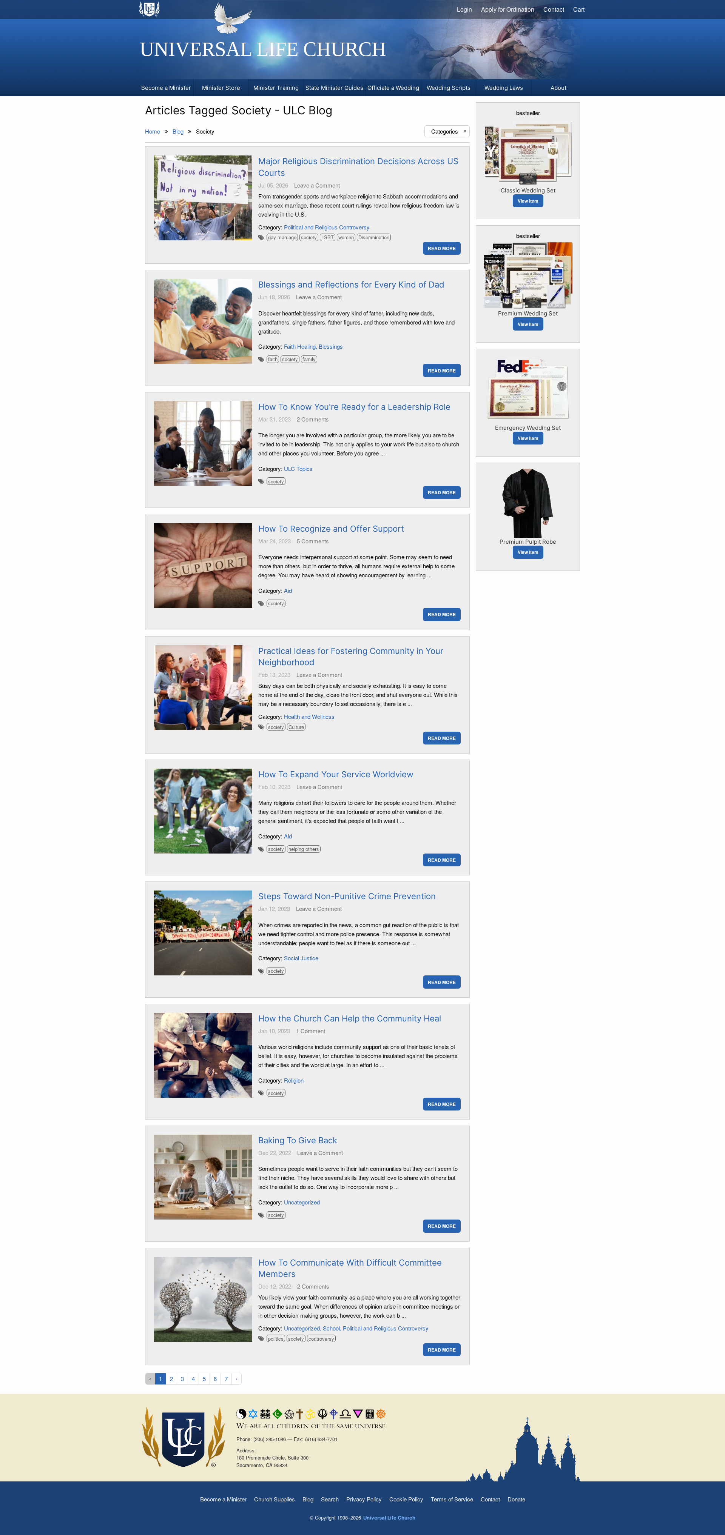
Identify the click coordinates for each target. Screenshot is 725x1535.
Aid (288, 590)
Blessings (331, 346)
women (346, 237)
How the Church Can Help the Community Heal (349, 1018)
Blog (307, 1499)
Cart (579, 9)
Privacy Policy (364, 1499)
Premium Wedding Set (528, 313)
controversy (321, 1338)
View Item (528, 200)
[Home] (149, 9)
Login (464, 9)
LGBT (327, 237)
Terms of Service (452, 1499)
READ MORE (442, 248)
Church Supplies (274, 1499)
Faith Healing (300, 346)
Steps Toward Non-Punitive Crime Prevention (347, 896)
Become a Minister (223, 1499)
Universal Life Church (263, 49)
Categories (449, 131)
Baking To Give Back (297, 1140)
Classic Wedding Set (528, 190)
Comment (310, 1031)
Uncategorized (302, 1202)
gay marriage (282, 237)
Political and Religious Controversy (327, 227)
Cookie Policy (406, 1499)
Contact (553, 9)
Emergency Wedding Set (528, 427)
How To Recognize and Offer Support (331, 529)
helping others (303, 848)
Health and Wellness (309, 716)
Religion (294, 1080)
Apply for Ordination (507, 9)
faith (273, 359)
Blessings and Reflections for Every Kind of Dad (351, 284)
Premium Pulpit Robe (528, 541)
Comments (313, 419)
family (309, 359)
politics (276, 1338)
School (331, 1328)
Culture (296, 727)
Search (330, 1499)
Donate (516, 1499)
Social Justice (301, 958)
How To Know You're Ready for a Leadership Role (354, 407)
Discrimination (373, 237)
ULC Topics (298, 468)
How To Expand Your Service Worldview (335, 774)
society (309, 237)
